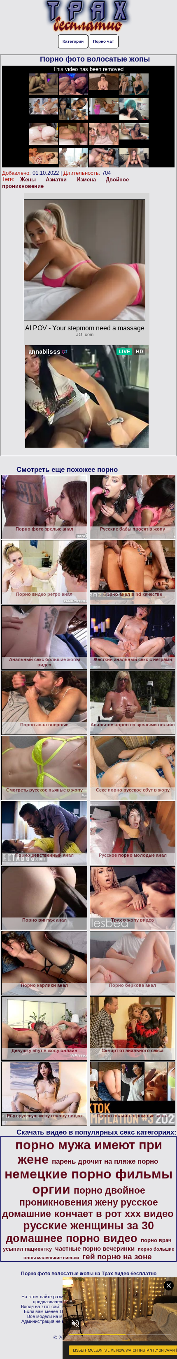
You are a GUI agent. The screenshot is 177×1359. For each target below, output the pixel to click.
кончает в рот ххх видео (114, 1213)
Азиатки (56, 179)
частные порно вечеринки (95, 1248)
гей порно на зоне (117, 1256)
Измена (86, 179)
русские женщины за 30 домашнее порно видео (80, 1232)
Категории (73, 41)
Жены (28, 179)
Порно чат (103, 41)
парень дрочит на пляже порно (105, 1161)
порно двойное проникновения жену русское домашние (80, 1202)
